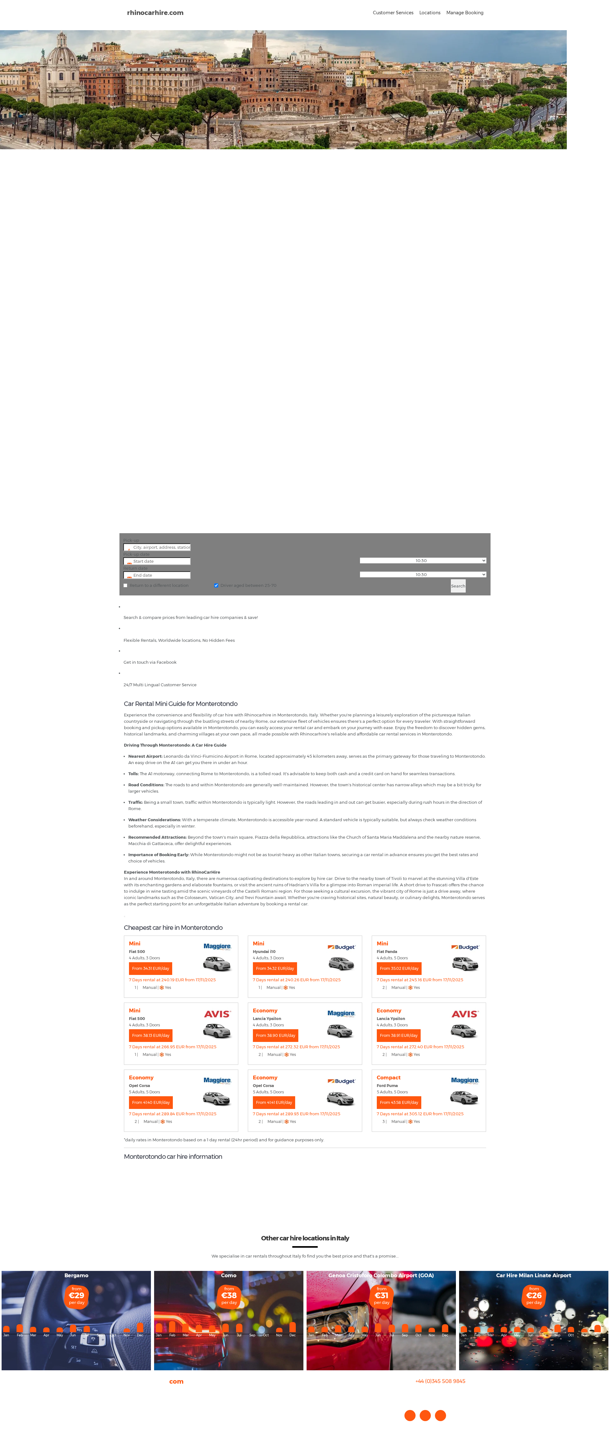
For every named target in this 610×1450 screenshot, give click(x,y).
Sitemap (133, 1417)
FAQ (128, 1398)
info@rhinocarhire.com (444, 1394)
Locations (429, 13)
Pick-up (131, 540)
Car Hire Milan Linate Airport (533, 1275)
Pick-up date (136, 554)
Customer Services (393, 13)
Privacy (131, 1411)
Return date (135, 568)
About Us (133, 1392)
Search (458, 585)
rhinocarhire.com (155, 13)
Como (228, 1275)
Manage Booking (465, 13)
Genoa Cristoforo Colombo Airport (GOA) (381, 1275)
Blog (128, 1405)
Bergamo (76, 1275)
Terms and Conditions (146, 1424)
